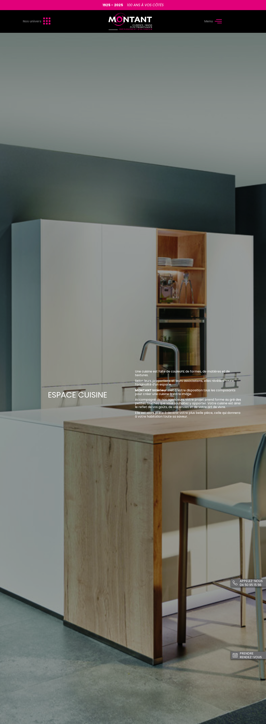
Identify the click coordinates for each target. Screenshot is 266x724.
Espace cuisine (77, 394)
